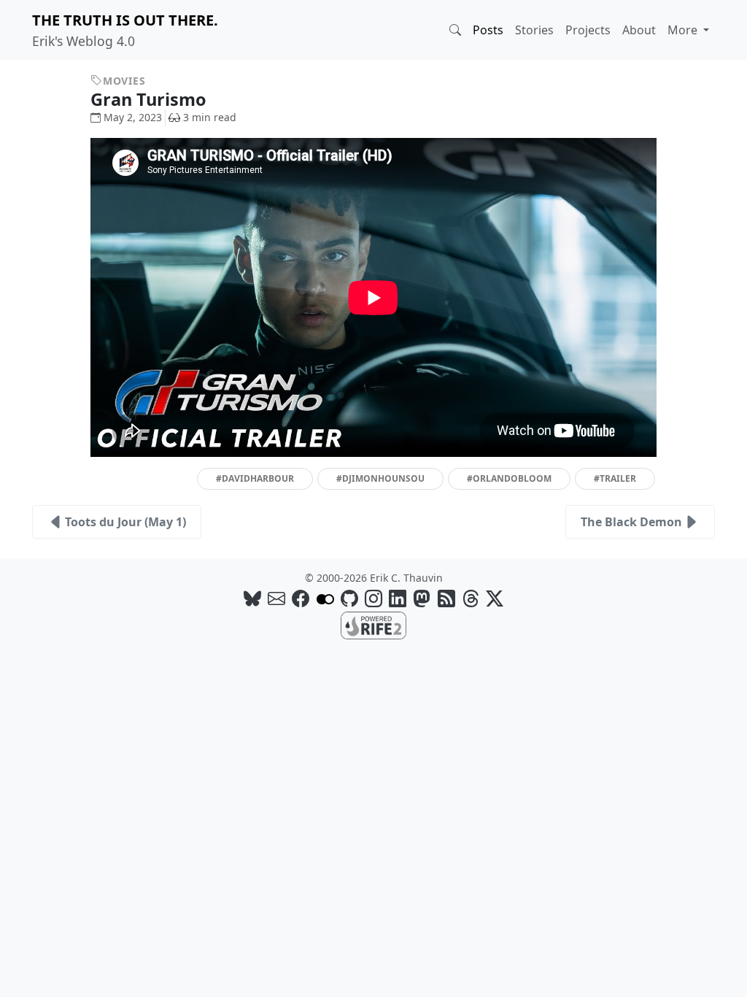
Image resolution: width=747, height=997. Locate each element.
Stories (534, 30)
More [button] (683, 30)
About (639, 30)
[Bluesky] (252, 598)
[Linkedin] (397, 598)
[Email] (276, 598)
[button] (455, 30)
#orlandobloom (509, 478)
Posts (488, 30)
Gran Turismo (150, 99)
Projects (588, 30)
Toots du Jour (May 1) (125, 522)
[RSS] (446, 598)
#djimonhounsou (380, 478)
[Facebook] (300, 598)
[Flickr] (325, 598)
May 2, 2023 (133, 117)
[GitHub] (349, 598)
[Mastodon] (421, 598)
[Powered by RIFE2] (373, 624)
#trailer (615, 478)
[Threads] (470, 598)
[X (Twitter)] (494, 598)
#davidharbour (255, 478)
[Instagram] (373, 598)
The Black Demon (631, 522)
